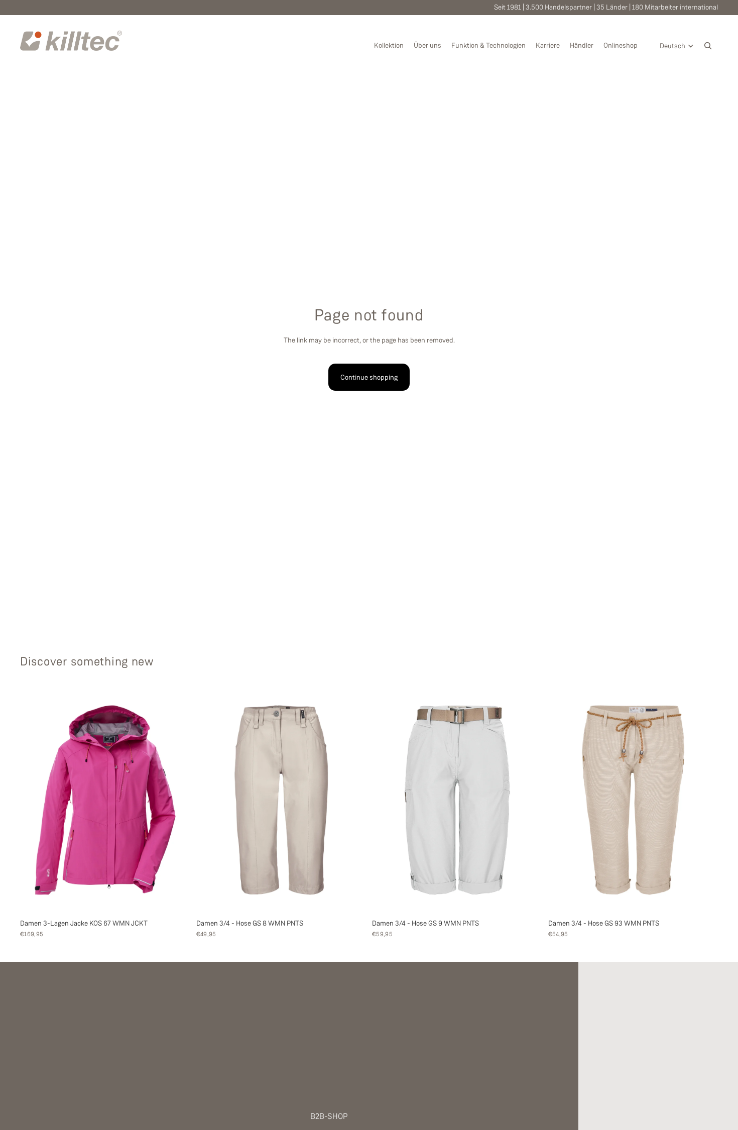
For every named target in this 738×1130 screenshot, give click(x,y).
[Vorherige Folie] (35, 800)
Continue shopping (369, 377)
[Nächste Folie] (175, 800)
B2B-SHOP (329, 1116)
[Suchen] (708, 46)
